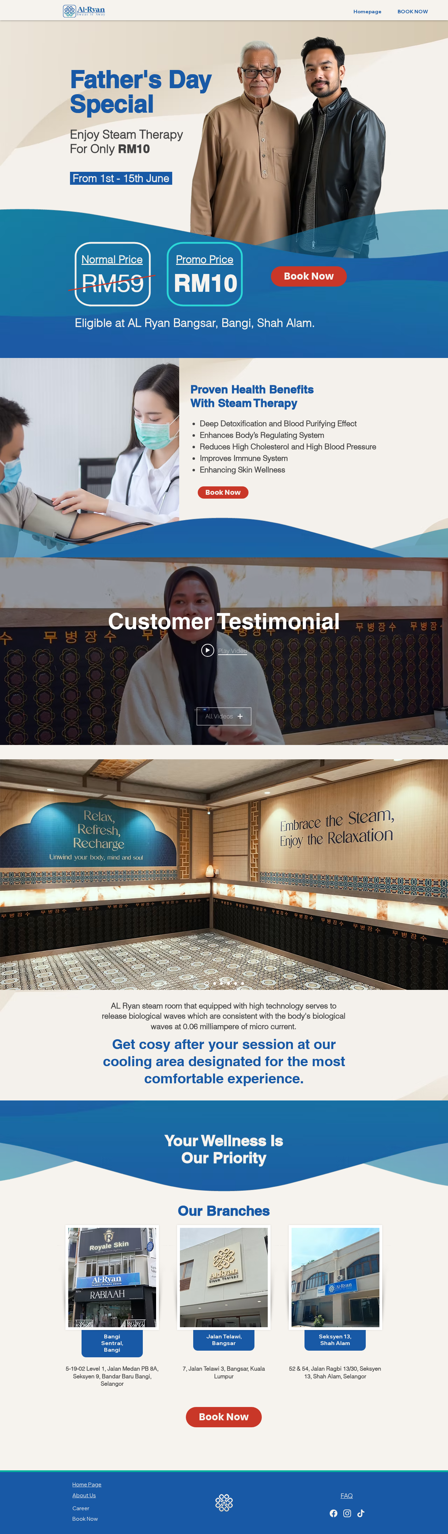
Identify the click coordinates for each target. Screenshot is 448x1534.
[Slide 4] (228, 983)
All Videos (219, 716)
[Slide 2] (213, 983)
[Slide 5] (235, 983)
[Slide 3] (221, 983)
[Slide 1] (205, 983)
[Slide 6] (242, 983)
